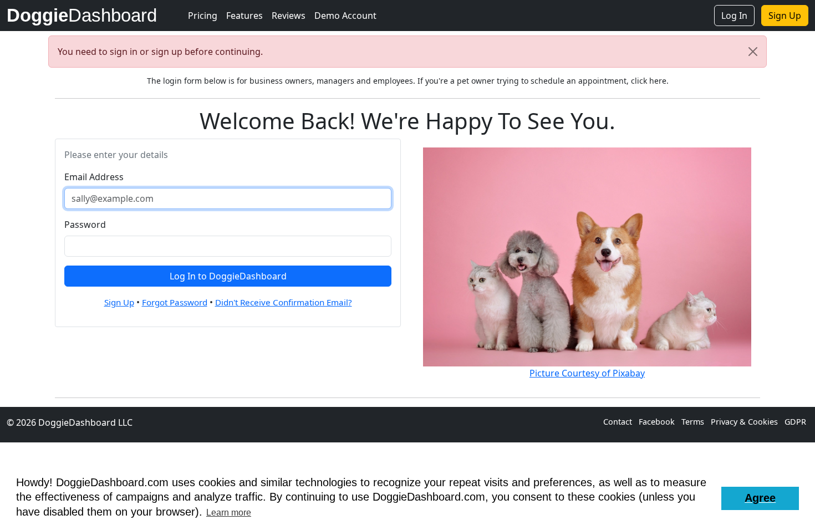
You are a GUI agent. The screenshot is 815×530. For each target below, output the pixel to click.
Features (244, 15)
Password (85, 224)
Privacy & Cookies (745, 421)
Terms (693, 421)
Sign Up (784, 15)
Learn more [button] (228, 512)
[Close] (753, 51)
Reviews (288, 15)
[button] (760, 498)
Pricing (202, 15)
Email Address (94, 177)
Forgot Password (174, 302)
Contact (618, 421)
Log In (734, 15)
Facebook (658, 421)
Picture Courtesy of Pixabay (587, 373)
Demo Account (345, 15)
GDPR (795, 421)
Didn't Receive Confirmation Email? (283, 302)
